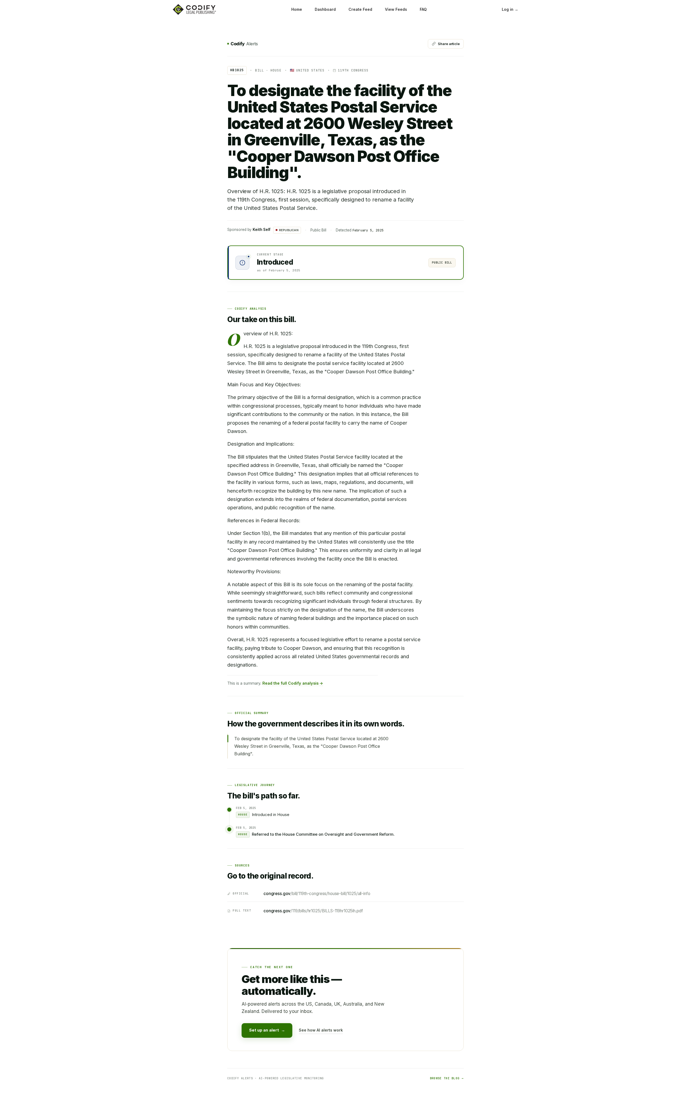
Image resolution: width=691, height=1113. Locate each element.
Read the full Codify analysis (292, 683)
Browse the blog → (447, 1078)
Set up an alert (267, 1030)
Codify (244, 43)
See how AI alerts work (321, 1030)
